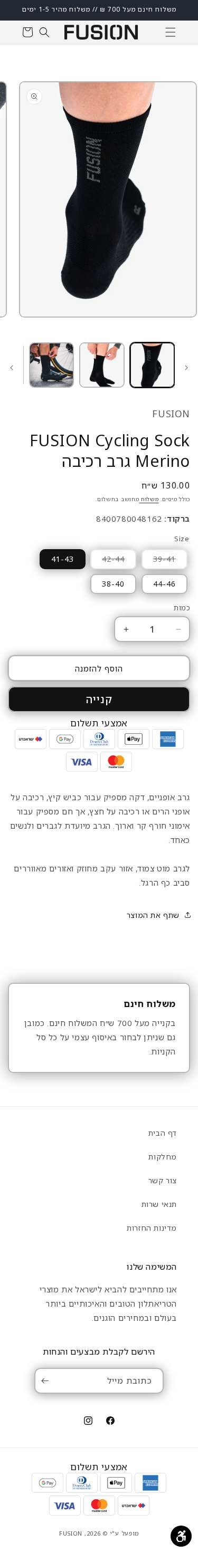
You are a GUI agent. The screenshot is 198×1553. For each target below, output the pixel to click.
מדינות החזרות (152, 1228)
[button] (170, 32)
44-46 (164, 584)
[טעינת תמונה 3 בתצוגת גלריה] (51, 364)
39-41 (159, 561)
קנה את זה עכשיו (99, 699)
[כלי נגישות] (181, 1536)
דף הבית (162, 1133)
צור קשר (162, 1180)
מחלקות (162, 1157)
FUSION (70, 1533)
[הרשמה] (47, 1381)
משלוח (148, 499)
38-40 (113, 584)
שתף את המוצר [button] (153, 915)
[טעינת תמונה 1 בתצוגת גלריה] (152, 364)
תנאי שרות (159, 1204)
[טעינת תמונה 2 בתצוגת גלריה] (101, 364)
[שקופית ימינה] (11, 367)
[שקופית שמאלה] (186, 367)
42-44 (107, 561)
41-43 (62, 559)
